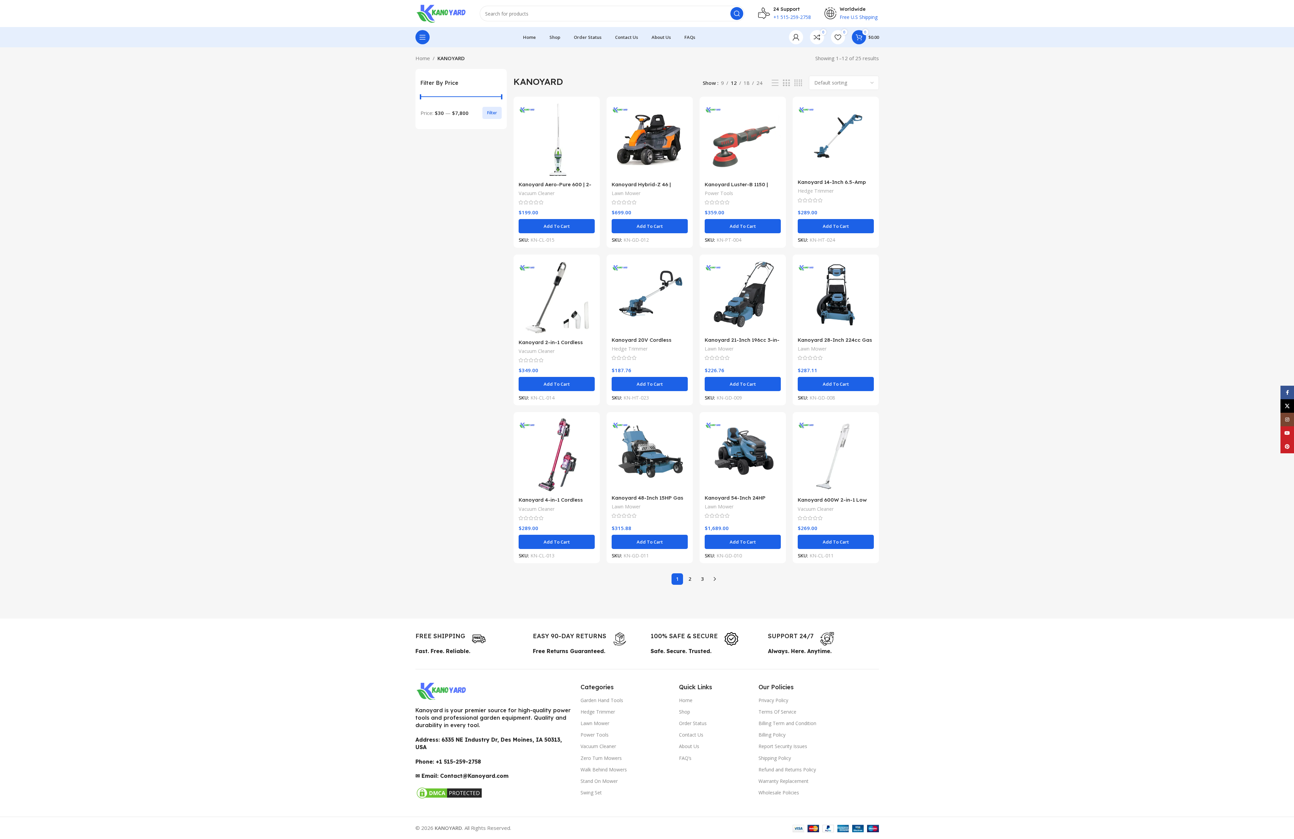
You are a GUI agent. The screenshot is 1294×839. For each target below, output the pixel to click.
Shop (684, 712)
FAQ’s (685, 758)
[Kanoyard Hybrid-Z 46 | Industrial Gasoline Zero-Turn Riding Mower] (650, 140)
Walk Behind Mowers (604, 769)
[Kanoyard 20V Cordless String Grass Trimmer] (650, 296)
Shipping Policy (774, 758)
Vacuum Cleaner (536, 193)
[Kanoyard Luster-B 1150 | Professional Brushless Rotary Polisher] (743, 140)
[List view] (775, 83)
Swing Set (591, 792)
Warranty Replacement (783, 781)
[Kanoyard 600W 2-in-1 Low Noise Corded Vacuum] (836, 455)
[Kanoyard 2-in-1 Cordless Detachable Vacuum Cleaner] (557, 298)
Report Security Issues (782, 746)
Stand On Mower (599, 781)
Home (422, 58)
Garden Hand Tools (602, 700)
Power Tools (719, 193)
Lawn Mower (626, 193)
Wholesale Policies (778, 792)
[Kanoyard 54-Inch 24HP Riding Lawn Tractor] (743, 454)
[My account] (796, 37)
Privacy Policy (773, 700)
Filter (492, 113)
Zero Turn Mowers (601, 758)
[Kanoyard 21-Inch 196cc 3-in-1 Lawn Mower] (743, 296)
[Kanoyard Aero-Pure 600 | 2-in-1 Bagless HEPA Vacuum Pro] (557, 140)
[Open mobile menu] (422, 37)
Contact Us (691, 735)
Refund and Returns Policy (787, 769)
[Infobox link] (450, 639)
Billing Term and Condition (787, 723)
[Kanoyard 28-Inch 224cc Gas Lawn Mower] (836, 296)
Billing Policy (772, 735)
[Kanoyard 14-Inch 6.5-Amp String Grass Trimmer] (836, 138)
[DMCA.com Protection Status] (449, 792)
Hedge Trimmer (816, 191)
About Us (689, 746)
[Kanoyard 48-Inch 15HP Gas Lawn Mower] (650, 454)
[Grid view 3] (786, 83)
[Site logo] (440, 12)
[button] (557, 226)
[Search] (736, 13)
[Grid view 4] (798, 83)
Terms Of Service (777, 712)
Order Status (693, 723)
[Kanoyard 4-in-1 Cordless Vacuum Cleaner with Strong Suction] (557, 455)
